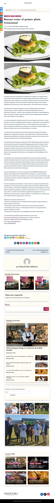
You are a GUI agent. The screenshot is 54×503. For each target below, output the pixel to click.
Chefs (12, 16)
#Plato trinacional (29, 28)
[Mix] (1, 24)
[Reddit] (1, 14)
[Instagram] (13, 238)
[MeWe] (1, 21)
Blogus (31, 501)
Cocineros (18, 16)
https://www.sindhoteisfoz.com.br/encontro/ (16, 217)
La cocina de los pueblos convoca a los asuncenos (18, 370)
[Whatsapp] (10, 238)
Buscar (7, 304)
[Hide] (0, 32)
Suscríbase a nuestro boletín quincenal (15, 389)
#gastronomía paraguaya (19, 28)
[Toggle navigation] (5, 3)
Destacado (9, 279)
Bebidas (39, 279)
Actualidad (7, 16)
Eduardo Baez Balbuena (14, 26)
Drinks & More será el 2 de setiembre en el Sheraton (19, 356)
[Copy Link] (18, 238)
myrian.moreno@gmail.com (14, 221)
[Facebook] (5, 238)
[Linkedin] (1, 16)
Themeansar (38, 501)
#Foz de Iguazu (8, 28)
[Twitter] (8, 238)
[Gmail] (15, 238)
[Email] (21, 238)
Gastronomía (10, 280)
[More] (23, 238)
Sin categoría (11, 478)
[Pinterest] (1, 19)
